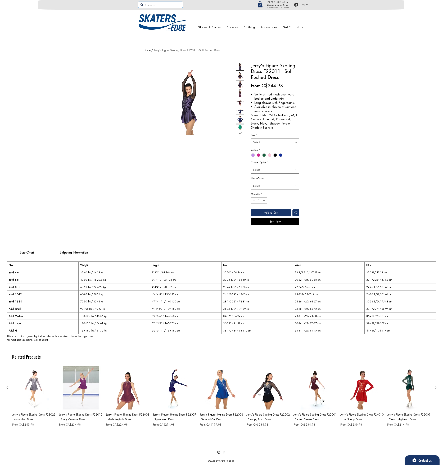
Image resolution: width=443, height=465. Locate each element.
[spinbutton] (259, 200)
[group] (221, 401)
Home (147, 50)
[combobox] (275, 142)
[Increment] (264, 200)
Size (254, 135)
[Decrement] (253, 200)
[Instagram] (218, 452)
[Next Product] (436, 387)
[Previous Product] (7, 387)
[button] (260, 4)
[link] (27, 252)
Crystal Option (259, 162)
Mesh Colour (258, 178)
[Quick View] (34, 387)
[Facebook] (224, 452)
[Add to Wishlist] (295, 212)
